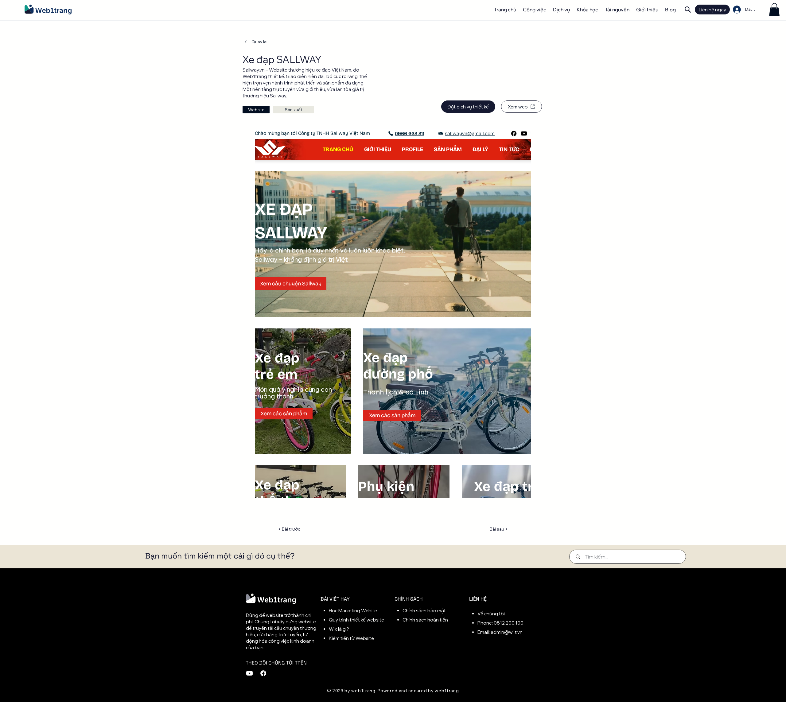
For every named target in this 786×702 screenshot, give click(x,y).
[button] (774, 9)
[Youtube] (249, 304)
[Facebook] (263, 304)
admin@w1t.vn (507, 263)
